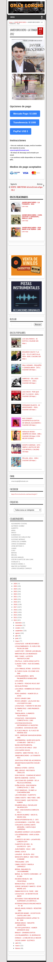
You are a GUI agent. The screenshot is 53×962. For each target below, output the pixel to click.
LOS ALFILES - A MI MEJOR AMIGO (27, 643)
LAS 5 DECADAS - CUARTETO (25, 795)
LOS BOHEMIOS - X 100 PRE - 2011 (27, 822)
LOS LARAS (19, 681)
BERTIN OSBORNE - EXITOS (25, 778)
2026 (15, 583)
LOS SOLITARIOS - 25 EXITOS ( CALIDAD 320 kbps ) (30, 341)
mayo (17, 641)
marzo (17, 945)
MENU (12, 17)
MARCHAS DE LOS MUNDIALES (26, 653)
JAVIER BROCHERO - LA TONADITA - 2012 (25, 32)
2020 (15, 599)
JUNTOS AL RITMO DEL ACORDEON (28, 760)
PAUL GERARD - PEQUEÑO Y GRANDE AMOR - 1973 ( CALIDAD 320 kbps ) (32, 367)
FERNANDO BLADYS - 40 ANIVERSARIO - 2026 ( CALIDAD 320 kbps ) (31, 407)
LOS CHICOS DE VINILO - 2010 (26, 747)
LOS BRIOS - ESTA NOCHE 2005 (26, 728)
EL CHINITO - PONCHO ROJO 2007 (27, 683)
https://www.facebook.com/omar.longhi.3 (24, 494)
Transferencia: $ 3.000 (24, 122)
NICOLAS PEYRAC (21, 686)
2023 (15, 591)
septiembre (19, 630)
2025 (15, 586)
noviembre (18, 625)
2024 (15, 589)
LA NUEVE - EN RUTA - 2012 (24, 854)
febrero (17, 948)
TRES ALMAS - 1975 (22, 862)
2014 (15, 615)
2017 (15, 607)
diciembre (18, 623)
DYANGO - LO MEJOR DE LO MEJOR (28, 938)
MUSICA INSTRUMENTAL (23, 745)
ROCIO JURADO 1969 (22, 698)
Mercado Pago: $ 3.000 (25, 114)
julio (16, 636)
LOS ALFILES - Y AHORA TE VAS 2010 (28, 706)
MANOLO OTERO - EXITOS (24, 768)
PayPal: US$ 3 (20, 131)
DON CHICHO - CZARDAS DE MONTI (28, 775)
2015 (15, 612)
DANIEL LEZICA (20, 851)
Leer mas (25, 206)
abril (16, 943)
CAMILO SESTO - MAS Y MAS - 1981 (27, 797)
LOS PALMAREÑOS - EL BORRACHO (28, 935)
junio (16, 638)
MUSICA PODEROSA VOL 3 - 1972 (26, 819)
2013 (15, 617)
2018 (15, 604)
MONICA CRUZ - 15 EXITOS (24, 884)
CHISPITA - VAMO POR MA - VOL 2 (27, 753)
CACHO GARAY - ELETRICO (25, 940)
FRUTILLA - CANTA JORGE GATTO (27, 661)
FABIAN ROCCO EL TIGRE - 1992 (26, 891)
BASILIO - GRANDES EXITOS (25, 932)
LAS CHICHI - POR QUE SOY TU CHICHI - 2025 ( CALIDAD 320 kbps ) (30, 394)
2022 (15, 594)
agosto (17, 633)
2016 (15, 610)
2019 (15, 602)
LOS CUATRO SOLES (22, 750)
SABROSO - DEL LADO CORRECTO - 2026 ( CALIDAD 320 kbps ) (30, 381)
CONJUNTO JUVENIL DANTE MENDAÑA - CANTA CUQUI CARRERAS (25, 827)
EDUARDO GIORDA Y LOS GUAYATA (27, 832)
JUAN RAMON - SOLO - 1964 (25, 849)
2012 (15, 620)
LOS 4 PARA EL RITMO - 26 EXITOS (27, 668)
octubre (17, 628)
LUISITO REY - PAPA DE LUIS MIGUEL (28, 651)
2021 (15, 596)
